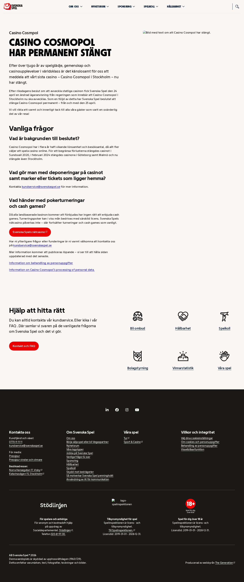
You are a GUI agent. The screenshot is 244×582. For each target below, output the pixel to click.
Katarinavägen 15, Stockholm (25, 473)
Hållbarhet (174, 6)
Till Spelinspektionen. (121, 530)
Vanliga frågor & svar (78, 457)
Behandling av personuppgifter (199, 445)
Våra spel (224, 368)
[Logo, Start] (13, 6)
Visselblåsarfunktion (192, 449)
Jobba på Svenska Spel (79, 453)
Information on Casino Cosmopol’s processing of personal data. (51, 269)
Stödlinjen (65, 530)
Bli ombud (137, 328)
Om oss (74, 6)
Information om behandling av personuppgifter (41, 263)
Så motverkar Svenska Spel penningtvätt (89, 475)
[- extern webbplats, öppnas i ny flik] (107, 410)
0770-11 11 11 (15, 442)
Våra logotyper (75, 449)
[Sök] (237, 6)
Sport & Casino (132, 442)
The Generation (224, 562)
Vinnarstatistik (183, 368)
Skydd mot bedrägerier (80, 471)
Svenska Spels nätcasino (29, 232)
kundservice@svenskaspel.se (41, 186)
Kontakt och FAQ (24, 346)
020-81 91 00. (58, 534)
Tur (125, 438)
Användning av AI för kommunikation (87, 479)
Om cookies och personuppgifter (200, 442)
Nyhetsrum (98, 6)
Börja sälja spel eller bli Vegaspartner (87, 442)
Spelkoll (149, 6)
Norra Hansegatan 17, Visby (24, 470)
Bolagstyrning (137, 368)
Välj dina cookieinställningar (197, 438)
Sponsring (124, 6)
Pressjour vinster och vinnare (25, 459)
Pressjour (14, 456)
